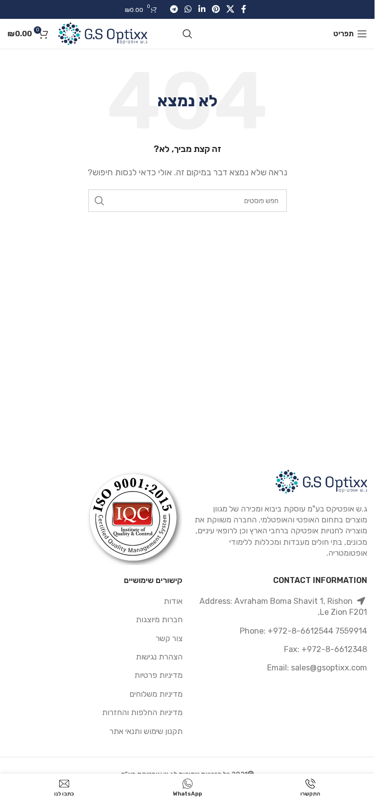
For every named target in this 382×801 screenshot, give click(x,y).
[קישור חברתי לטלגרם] (174, 9)
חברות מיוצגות (159, 619)
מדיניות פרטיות (158, 675)
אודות (173, 601)
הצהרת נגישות (159, 656)
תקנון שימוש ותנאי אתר (146, 731)
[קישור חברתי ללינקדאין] (201, 9)
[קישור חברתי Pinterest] (215, 9)
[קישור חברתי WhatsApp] (188, 9)
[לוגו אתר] (102, 33)
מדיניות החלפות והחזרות (142, 712)
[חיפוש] (187, 34)
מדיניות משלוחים (156, 694)
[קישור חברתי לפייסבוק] (244, 9)
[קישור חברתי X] (230, 9)
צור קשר (169, 638)
